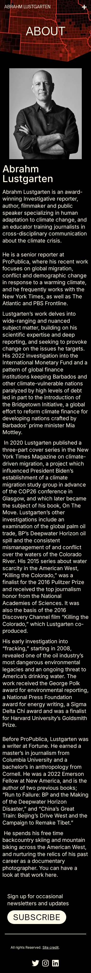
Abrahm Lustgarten (27, 6)
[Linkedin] (55, 963)
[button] (84, 7)
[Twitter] (35, 963)
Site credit (50, 947)
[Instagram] (45, 963)
